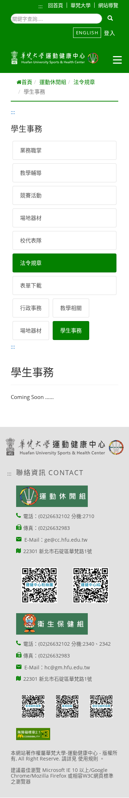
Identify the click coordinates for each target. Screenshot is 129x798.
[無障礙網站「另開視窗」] (33, 734)
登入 (110, 32)
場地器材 (31, 217)
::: (40, 6)
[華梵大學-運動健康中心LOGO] (55, 57)
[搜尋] (110, 18)
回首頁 (55, 5)
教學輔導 (31, 172)
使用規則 (88, 758)
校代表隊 (31, 240)
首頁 (27, 81)
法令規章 (84, 81)
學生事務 (71, 330)
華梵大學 (81, 5)
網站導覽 (108, 5)
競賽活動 (31, 195)
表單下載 (31, 285)
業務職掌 (31, 150)
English (87, 32)
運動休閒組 (52, 81)
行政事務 (31, 307)
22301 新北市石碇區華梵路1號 (57, 551)
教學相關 (71, 307)
